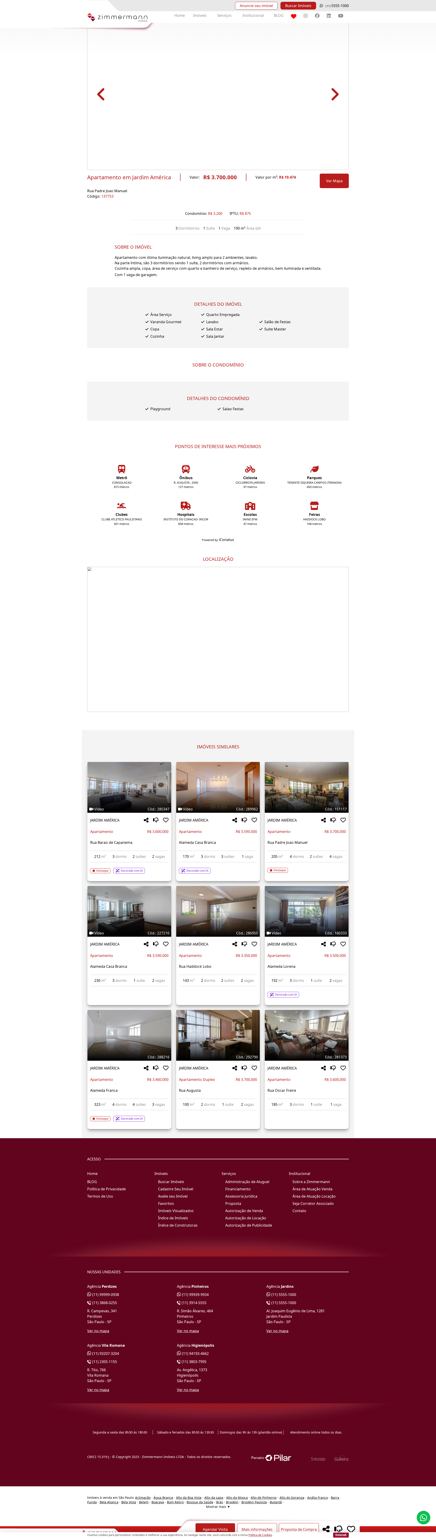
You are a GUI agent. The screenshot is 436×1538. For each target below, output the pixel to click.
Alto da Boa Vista (188, 1497)
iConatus (226, 539)
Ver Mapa (334, 180)
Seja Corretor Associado (313, 1203)
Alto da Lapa (213, 1497)
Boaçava (157, 1502)
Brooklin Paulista (254, 1502)
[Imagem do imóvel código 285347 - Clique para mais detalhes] (129, 787)
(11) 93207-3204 (105, 1353)
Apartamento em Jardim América (129, 177)
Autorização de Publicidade (248, 1225)
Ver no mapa (98, 1330)
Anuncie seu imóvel (256, 5)
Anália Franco (317, 1497)
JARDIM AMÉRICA (104, 820)
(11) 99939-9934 (195, 1294)
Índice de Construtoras (178, 1225)
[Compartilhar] (146, 820)
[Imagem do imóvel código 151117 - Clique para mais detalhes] (306, 787)
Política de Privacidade (106, 1188)
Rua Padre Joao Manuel (107, 190)
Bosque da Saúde (200, 1502)
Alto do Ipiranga (292, 1497)
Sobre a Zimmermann (311, 1181)
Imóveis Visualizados (176, 1210)
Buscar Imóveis (298, 5)
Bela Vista (128, 1502)
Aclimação (143, 1497)
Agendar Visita (215, 1529)
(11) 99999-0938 (105, 1294)
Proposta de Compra (299, 1529)
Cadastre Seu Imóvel (175, 1188)
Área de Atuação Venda (312, 1188)
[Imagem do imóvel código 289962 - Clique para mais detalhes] (218, 787)
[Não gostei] (156, 820)
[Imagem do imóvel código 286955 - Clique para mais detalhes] (218, 911)
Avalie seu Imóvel (173, 1196)
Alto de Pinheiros (264, 1497)
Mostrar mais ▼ (218, 1506)
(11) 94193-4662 (195, 1353)
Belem (144, 1502)
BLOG (279, 15)
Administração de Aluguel (247, 1181)
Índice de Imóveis (173, 1217)
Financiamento (238, 1188)
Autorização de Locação (245, 1217)
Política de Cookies (260, 1535)
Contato (299, 1210)
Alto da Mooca (237, 1497)
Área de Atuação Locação (314, 1196)
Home (179, 15)
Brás (219, 1502)
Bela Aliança (109, 1502)
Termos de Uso (100, 1196)
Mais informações (257, 1529)
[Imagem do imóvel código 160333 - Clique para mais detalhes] (306, 911)
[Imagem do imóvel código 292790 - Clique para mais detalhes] (218, 1035)
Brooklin (232, 1502)
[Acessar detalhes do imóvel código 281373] (307, 1113)
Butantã (276, 1502)
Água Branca (163, 1497)
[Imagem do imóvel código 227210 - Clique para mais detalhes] (129, 911)
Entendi (341, 1535)
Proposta (233, 1203)
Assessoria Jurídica (241, 1196)
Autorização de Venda (244, 1210)
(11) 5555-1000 (283, 1294)
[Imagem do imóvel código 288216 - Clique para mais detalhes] (129, 1035)
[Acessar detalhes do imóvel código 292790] (218, 1113)
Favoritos (166, 1203)
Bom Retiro (175, 1502)
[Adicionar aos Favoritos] (165, 820)
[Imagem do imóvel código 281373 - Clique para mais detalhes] (306, 1035)
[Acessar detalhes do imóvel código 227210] (129, 989)
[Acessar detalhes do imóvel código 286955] (218, 989)
